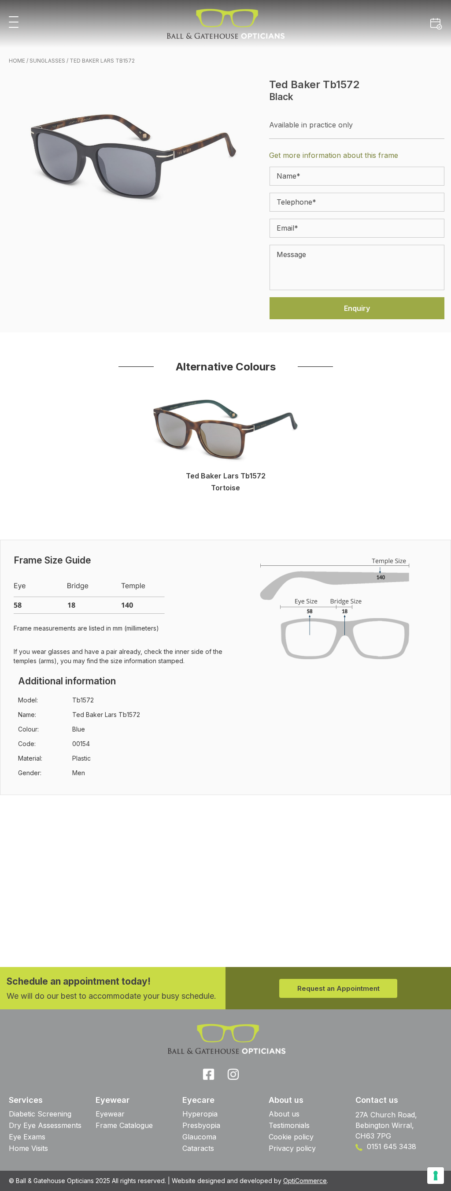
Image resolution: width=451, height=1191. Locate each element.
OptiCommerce (305, 1180)
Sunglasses (47, 60)
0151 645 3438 (390, 1146)
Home (17, 60)
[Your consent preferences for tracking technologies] (435, 1175)
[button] (13, 22)
